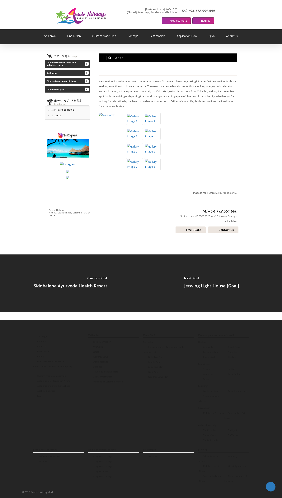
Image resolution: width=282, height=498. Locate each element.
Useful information (102, 376)
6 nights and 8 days (102, 476)
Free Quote (43, 351)
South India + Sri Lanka (234, 415)
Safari (95, 351)
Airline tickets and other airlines (53, 385)
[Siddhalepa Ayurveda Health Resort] (70, 283)
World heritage (211, 391)
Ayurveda (97, 346)
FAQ (39, 395)
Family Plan (154, 361)
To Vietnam (234, 435)
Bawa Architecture (237, 391)
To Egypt (232, 430)
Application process (47, 390)
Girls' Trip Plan (155, 356)
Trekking (207, 369)
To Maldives (209, 435)
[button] (190, 230)
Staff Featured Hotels (49, 456)
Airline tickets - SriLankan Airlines (54, 380)
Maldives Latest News (209, 469)
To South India (210, 440)
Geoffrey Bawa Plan (158, 376)
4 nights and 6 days (102, 466)
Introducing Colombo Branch (107, 381)
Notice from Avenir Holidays (236, 478)
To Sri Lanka (209, 430)
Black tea (97, 366)
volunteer (208, 373)
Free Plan (153, 371)
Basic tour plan (155, 366)
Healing (232, 356)
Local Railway (235, 373)
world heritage (100, 361)
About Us (41, 346)
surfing (231, 369)
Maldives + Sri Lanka (213, 413)
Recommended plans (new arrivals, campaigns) (164, 349)
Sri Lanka (42, 461)
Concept (41, 341)
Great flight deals (237, 466)
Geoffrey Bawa (100, 356)
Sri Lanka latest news (209, 459)
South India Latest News (210, 478)
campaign (233, 456)
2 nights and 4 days (102, 456)
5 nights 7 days (100, 471)
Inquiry (41, 356)
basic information (101, 341)
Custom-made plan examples (52, 375)
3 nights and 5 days (102, 461)
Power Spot (209, 356)
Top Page (42, 336)
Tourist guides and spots (105, 371)
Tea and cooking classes (209, 398)
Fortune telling (210, 351)
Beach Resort (235, 346)
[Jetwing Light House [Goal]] (211, 283)
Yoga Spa (232, 351)
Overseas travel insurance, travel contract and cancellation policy (53, 364)
